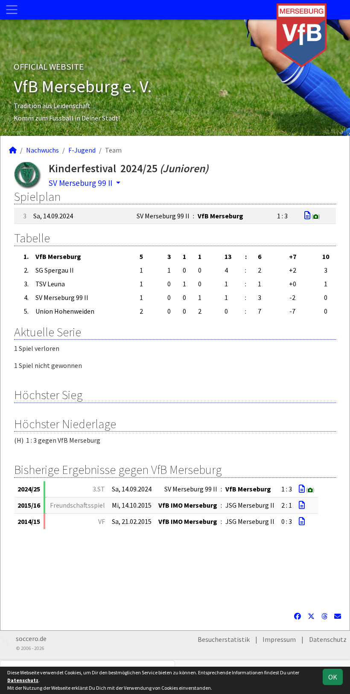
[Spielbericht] (307, 215)
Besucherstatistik (224, 639)
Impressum (279, 639)
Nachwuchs (42, 150)
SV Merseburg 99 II (81, 183)
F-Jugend (82, 150)
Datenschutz (328, 639)
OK (332, 677)
